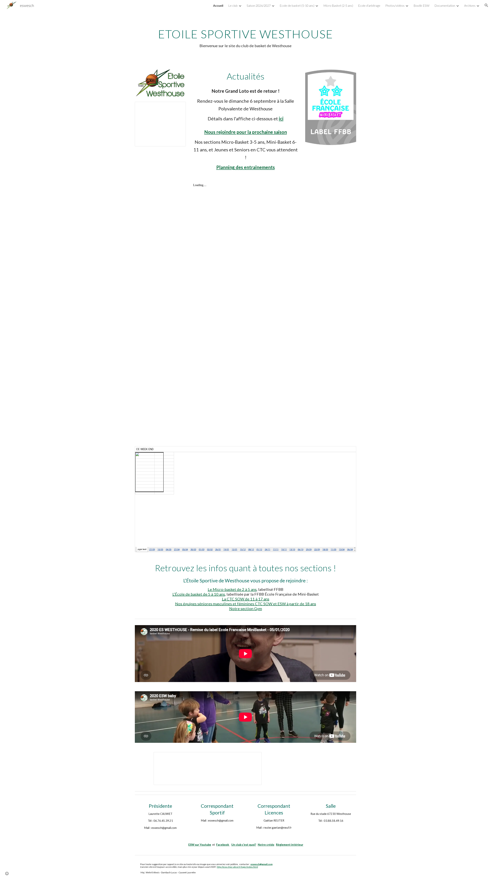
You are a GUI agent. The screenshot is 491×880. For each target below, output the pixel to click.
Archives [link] (469, 5)
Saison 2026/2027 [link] (259, 5)
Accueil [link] (218, 5)
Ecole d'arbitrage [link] (369, 5)
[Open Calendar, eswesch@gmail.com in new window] (179, 107)
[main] (245, 38)
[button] (486, 5)
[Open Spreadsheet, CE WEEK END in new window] (349, 451)
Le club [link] (233, 5)
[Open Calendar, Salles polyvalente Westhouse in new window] (254, 757)
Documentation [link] (444, 5)
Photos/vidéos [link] (394, 5)
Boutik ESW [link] (421, 5)
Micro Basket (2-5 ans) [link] (338, 5)
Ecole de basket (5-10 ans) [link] (297, 5)
